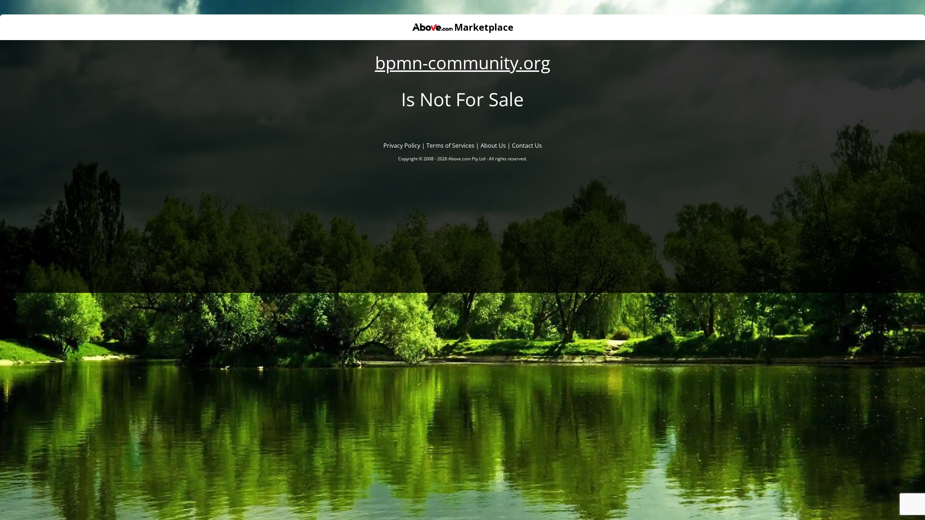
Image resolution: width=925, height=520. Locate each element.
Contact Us (527, 146)
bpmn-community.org (462, 62)
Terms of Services (450, 146)
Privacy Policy (401, 146)
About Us (493, 146)
